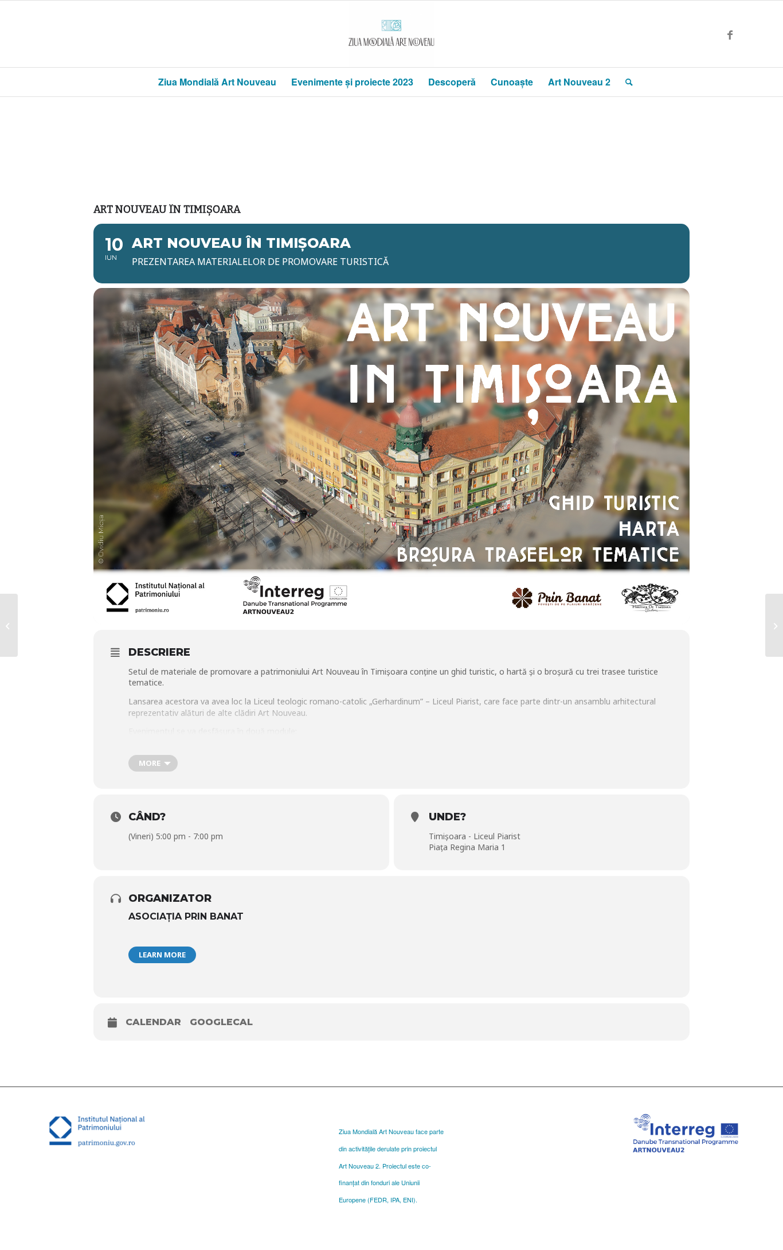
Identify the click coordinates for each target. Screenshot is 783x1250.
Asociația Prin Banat (186, 916)
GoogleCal (221, 1022)
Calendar (153, 1022)
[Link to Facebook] (729, 33)
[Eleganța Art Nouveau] (774, 625)
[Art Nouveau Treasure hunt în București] (9, 625)
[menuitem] (217, 82)
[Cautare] (625, 82)
